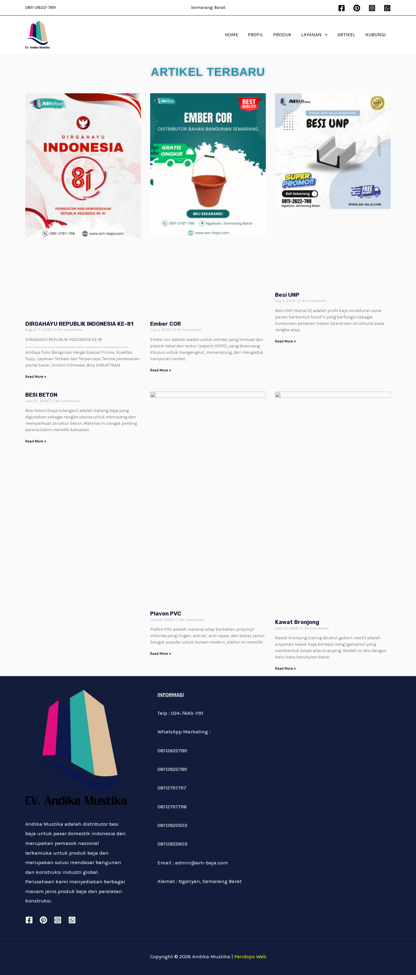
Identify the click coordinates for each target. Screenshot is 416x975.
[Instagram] (371, 8)
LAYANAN (311, 34)
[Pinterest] (356, 8)
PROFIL (255, 34)
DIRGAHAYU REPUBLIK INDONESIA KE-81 (79, 324)
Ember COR (165, 324)
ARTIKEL (346, 34)
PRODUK (282, 34)
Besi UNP (287, 295)
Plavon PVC (165, 613)
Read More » (35, 376)
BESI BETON (41, 395)
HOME (231, 34)
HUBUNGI (375, 34)
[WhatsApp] (387, 8)
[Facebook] (341, 8)
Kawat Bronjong (297, 622)
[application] (325, 34)
